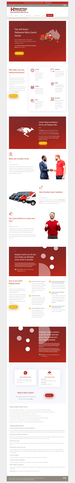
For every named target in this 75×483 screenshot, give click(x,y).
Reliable (56, 83)
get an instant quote (27, 471)
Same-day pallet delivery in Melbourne (17, 409)
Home (10, 5)
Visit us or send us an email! (49, 377)
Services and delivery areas (15, 411)
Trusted (36, 99)
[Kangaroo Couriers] (19, 12)
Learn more (19, 53)
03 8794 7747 (37, 471)
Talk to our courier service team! (25, 377)
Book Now (42, 143)
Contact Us (13, 95)
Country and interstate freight (15, 415)
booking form (25, 443)
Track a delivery (12, 413)
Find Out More (48, 2)
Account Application (31, 5)
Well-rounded (57, 98)
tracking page (28, 457)
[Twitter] (64, 5)
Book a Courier (42, 5)
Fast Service (37, 69)
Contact (18, 5)
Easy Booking (57, 69)
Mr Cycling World (44, 356)
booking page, (39, 299)
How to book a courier (14, 419)
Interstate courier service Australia (16, 421)
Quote (37, 5)
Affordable (37, 86)
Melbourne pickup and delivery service (17, 417)
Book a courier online (19, 471)
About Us (14, 5)
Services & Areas (24, 5)
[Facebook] (65, 5)
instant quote (40, 443)
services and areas (43, 438)
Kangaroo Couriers (30, 479)
